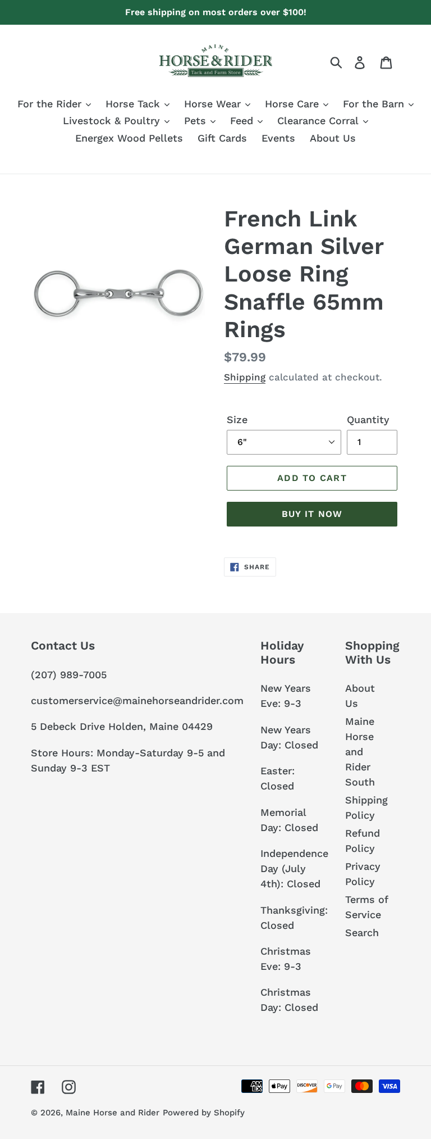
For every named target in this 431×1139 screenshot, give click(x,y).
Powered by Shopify (204, 1113)
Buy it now (312, 514)
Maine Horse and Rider (112, 1113)
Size (237, 419)
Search (362, 932)
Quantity (368, 419)
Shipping (244, 377)
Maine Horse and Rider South (360, 751)
